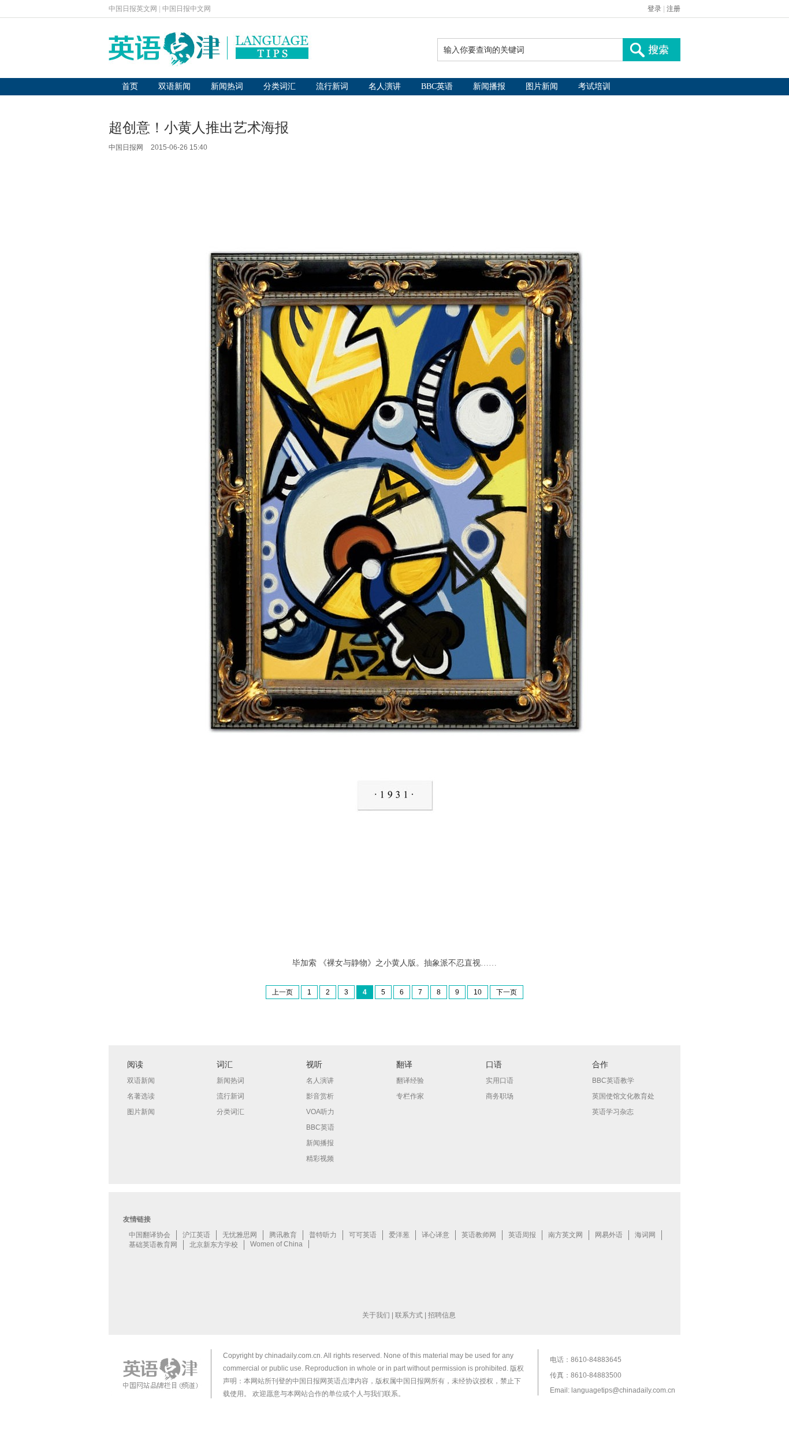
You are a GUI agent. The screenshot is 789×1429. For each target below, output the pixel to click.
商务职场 (499, 1096)
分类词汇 (279, 86)
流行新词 (332, 86)
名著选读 (141, 1096)
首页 (130, 86)
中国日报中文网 (186, 9)
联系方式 (409, 1315)
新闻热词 (227, 86)
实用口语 (499, 1081)
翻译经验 (410, 1081)
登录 (654, 9)
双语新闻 (174, 86)
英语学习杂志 (613, 1112)
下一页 (506, 992)
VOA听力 (320, 1112)
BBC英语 (437, 86)
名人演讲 (385, 86)
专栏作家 (410, 1096)
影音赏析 (320, 1096)
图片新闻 (542, 86)
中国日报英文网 (133, 9)
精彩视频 (320, 1159)
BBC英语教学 (613, 1081)
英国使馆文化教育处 (623, 1096)
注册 (673, 9)
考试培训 (594, 86)
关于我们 (376, 1315)
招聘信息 (442, 1315)
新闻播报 (489, 86)
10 (478, 992)
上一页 (282, 992)
